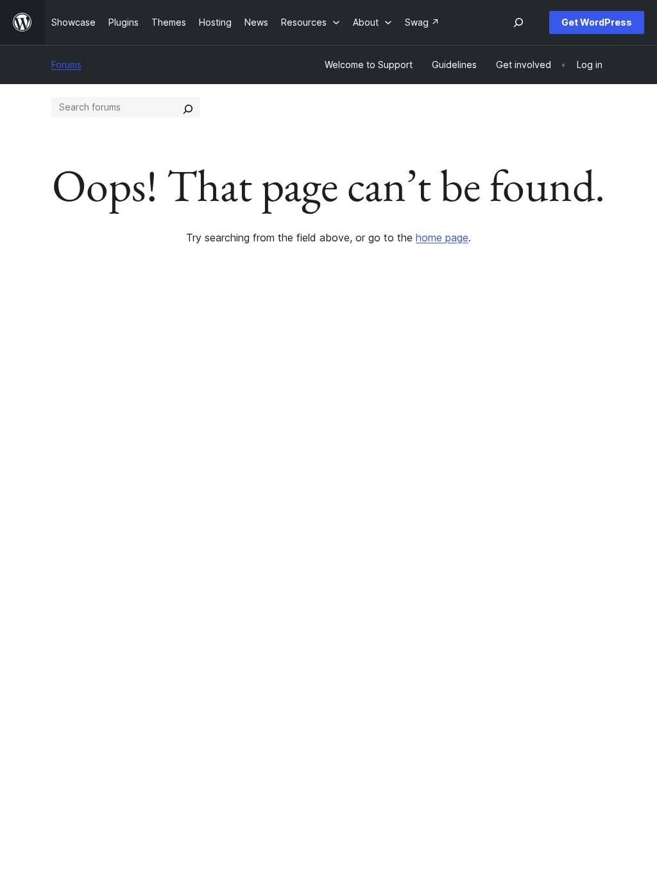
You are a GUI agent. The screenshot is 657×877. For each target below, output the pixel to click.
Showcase (187, 402)
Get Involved (419, 402)
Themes (182, 422)
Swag (408, 463)
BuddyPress (536, 463)
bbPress (528, 442)
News (63, 422)
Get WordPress (596, 22)
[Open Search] (518, 22)
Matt (520, 422)
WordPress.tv (312, 463)
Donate (412, 442)
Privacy (67, 463)
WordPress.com (544, 402)
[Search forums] (188, 107)
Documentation (310, 422)
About (64, 402)
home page (442, 237)
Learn (290, 402)
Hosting (67, 442)
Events (405, 422)
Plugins (180, 442)
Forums (66, 64)
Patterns (183, 463)
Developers (303, 442)
